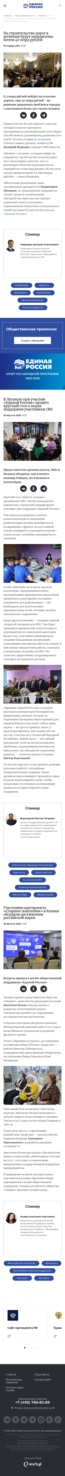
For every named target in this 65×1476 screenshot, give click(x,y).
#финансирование (32, 300)
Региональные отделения (14, 1381)
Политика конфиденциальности (32, 1443)
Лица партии (42, 1374)
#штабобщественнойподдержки (32, 1270)
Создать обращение (32, 340)
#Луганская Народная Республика (32, 865)
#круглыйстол (43, 872)
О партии (11, 1374)
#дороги (44, 285)
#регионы (19, 872)
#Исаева (44, 1278)
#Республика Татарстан (22, 1263)
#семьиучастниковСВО (32, 887)
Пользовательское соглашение (32, 1441)
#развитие (20, 292)
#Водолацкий (45, 894)
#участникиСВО (32, 880)
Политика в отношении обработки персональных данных (32, 1446)
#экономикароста (33, 307)
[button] (24, 1347)
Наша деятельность (25, 16)
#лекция (22, 1278)
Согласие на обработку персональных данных (33, 1449)
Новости (43, 16)
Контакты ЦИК (43, 1379)
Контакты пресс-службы (15, 1389)
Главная (7, 16)
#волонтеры (20, 894)
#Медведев (21, 285)
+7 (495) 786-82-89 (32, 1402)
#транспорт (44, 292)
